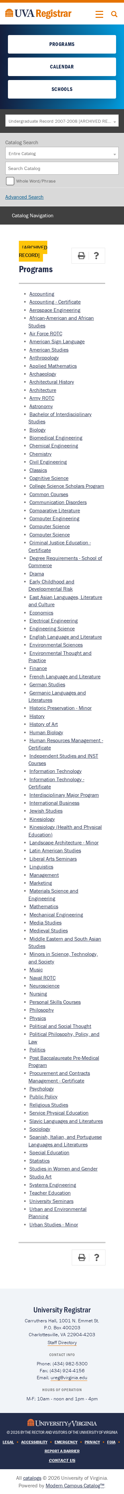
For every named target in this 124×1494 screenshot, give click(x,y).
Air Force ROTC (45, 333)
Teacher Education (50, 1192)
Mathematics (43, 906)
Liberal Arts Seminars (53, 858)
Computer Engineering (54, 518)
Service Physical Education (59, 1112)
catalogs (32, 1477)
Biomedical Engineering (55, 437)
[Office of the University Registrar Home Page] (38, 13)
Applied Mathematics (53, 366)
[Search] (114, 168)
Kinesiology (42, 819)
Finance (38, 668)
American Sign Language (57, 341)
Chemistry (40, 453)
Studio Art (40, 1176)
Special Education (49, 1152)
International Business (54, 802)
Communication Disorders (58, 502)
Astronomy (41, 406)
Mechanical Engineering (56, 914)
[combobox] (62, 120)
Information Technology (55, 771)
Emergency (66, 1441)
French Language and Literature (65, 676)
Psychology (41, 1088)
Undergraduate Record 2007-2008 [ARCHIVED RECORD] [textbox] (60, 121)
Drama (36, 573)
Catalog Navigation (33, 215)
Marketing (40, 882)
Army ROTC (41, 398)
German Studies (47, 684)
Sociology (39, 1129)
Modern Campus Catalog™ (75, 1485)
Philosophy (41, 1009)
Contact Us (62, 1460)
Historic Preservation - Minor (60, 707)
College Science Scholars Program (66, 486)
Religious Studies (48, 1104)
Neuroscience (44, 985)
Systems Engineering (52, 1184)
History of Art (43, 724)
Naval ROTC (42, 977)
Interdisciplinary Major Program (64, 794)
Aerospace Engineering (54, 310)
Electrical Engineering (53, 620)
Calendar (62, 66)
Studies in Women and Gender (63, 1168)
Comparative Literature (54, 510)
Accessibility (34, 1441)
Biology (37, 429)
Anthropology (44, 357)
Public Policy (43, 1096)
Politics (37, 1049)
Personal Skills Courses (55, 1002)
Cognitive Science (48, 478)
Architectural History (51, 381)
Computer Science (49, 526)
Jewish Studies (45, 810)
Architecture (42, 390)
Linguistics (41, 866)
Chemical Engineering (53, 445)
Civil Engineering (48, 461)
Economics (41, 612)
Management (44, 875)
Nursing (38, 993)
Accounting (41, 293)
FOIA (111, 1441)
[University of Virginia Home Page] (62, 1422)
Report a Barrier (62, 1450)
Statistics (39, 1160)
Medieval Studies (48, 930)
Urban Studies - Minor (53, 1224)
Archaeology (42, 373)
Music (36, 969)
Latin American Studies (55, 850)
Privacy (92, 1441)
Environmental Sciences (56, 644)
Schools (62, 89)
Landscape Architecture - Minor (64, 842)
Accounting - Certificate (55, 301)
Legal (8, 1441)
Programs (62, 44)
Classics (38, 470)
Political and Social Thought (60, 1026)
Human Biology (46, 732)
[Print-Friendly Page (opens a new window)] (81, 256)
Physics (37, 1018)
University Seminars (51, 1201)
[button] (99, 14)
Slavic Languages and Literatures (66, 1121)
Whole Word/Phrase (36, 181)
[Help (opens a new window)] (96, 256)
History (37, 716)
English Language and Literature (65, 636)
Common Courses (48, 494)
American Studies (48, 349)
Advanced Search (24, 196)
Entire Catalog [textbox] (22, 153)
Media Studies (45, 922)
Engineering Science (52, 628)
